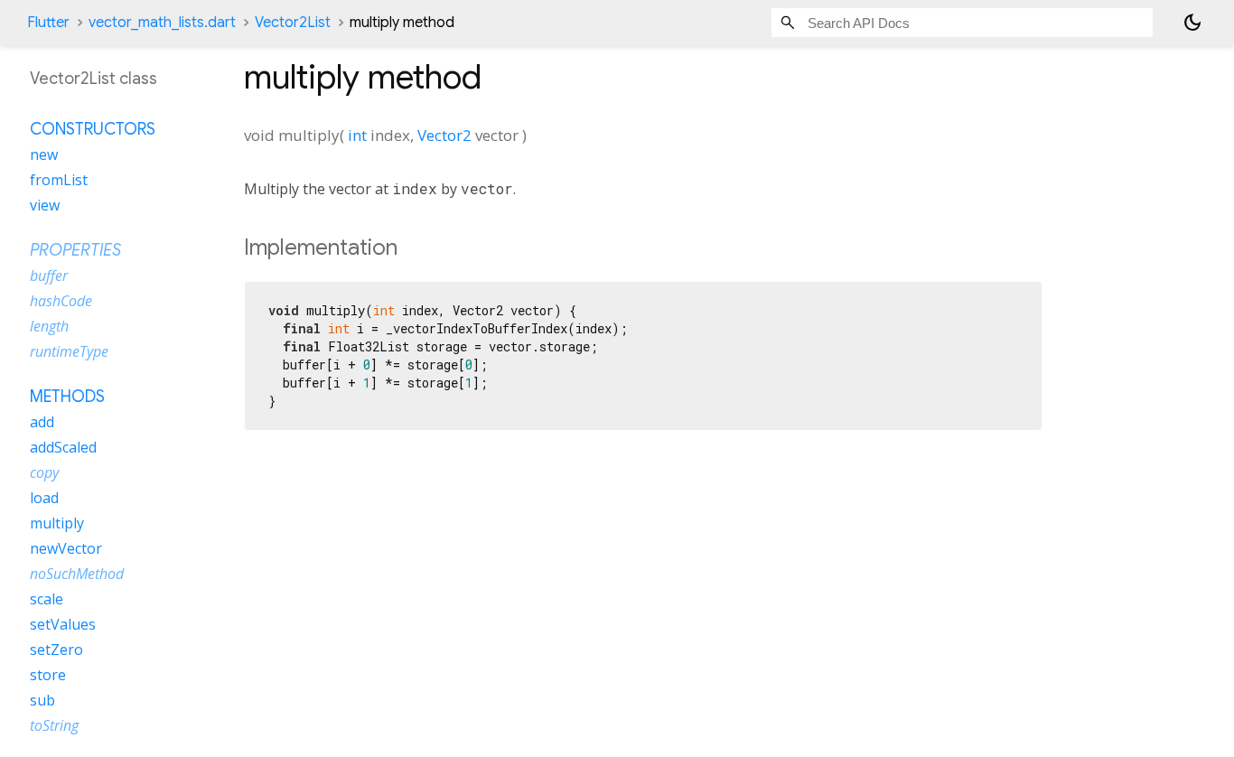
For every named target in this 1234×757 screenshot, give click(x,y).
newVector (66, 548)
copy (44, 472)
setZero (56, 649)
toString (54, 725)
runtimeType (69, 351)
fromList (59, 180)
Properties (75, 250)
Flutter (48, 23)
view (45, 205)
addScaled (63, 447)
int (357, 135)
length (49, 326)
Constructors (92, 129)
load (44, 498)
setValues (63, 624)
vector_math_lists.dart (162, 23)
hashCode (61, 301)
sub (42, 700)
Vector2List (293, 23)
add (42, 422)
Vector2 (444, 135)
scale (46, 599)
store (48, 675)
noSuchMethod (77, 574)
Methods (67, 397)
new (44, 154)
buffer (49, 275)
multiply (57, 523)
